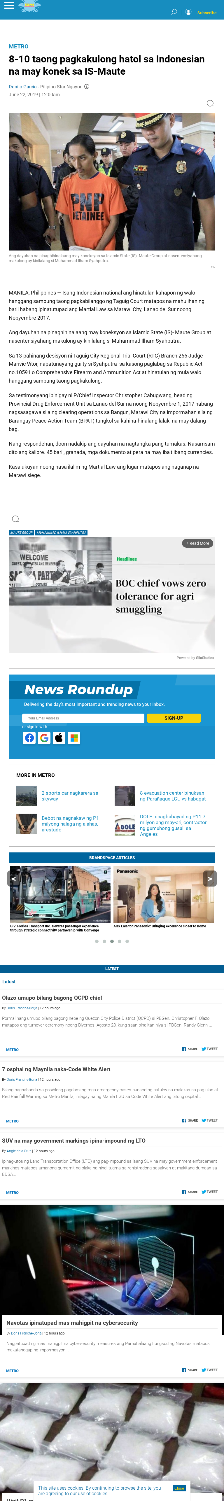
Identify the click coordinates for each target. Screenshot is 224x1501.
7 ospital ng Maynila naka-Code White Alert (56, 1069)
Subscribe (207, 12)
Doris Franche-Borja (22, 1008)
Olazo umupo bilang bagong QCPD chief (52, 997)
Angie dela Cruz (19, 1151)
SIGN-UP (173, 718)
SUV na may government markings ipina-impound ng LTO (74, 1140)
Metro (19, 46)
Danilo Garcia (23, 87)
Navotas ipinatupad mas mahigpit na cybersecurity (72, 1322)
